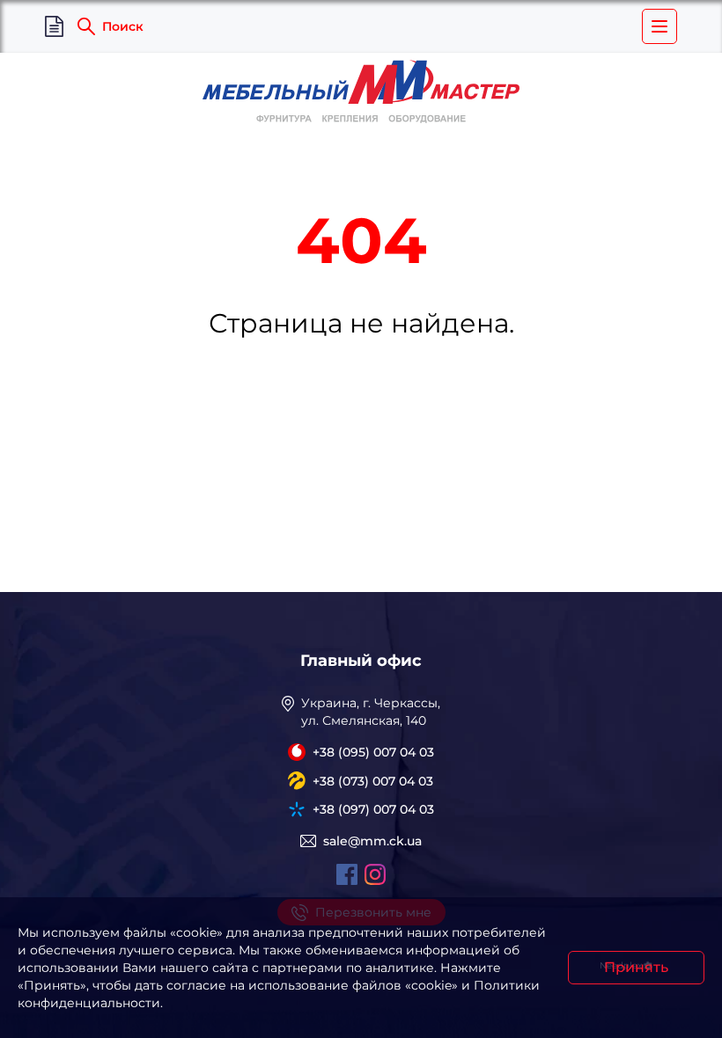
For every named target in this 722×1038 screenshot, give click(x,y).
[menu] (659, 26)
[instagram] (375, 874)
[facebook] (346, 874)
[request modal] (54, 27)
